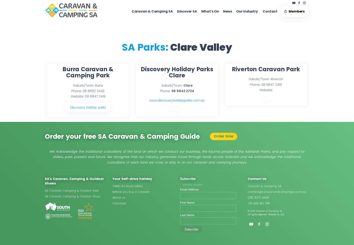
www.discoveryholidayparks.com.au (177, 100)
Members (296, 11)
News (227, 11)
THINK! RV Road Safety (127, 186)
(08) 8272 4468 (258, 198)
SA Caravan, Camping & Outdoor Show (72, 196)
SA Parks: (145, 47)
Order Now (223, 136)
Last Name (187, 215)
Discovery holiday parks (88, 107)
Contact (270, 11)
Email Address (190, 189)
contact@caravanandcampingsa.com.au (277, 192)
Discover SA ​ (187, 11)
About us (118, 198)
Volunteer (119, 203)
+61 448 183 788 (259, 203)
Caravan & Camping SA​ (152, 11)
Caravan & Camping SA (264, 186)
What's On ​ (210, 11)
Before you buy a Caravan (131, 192)
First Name (187, 202)
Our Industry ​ (247, 11)
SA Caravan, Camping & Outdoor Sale (72, 191)
